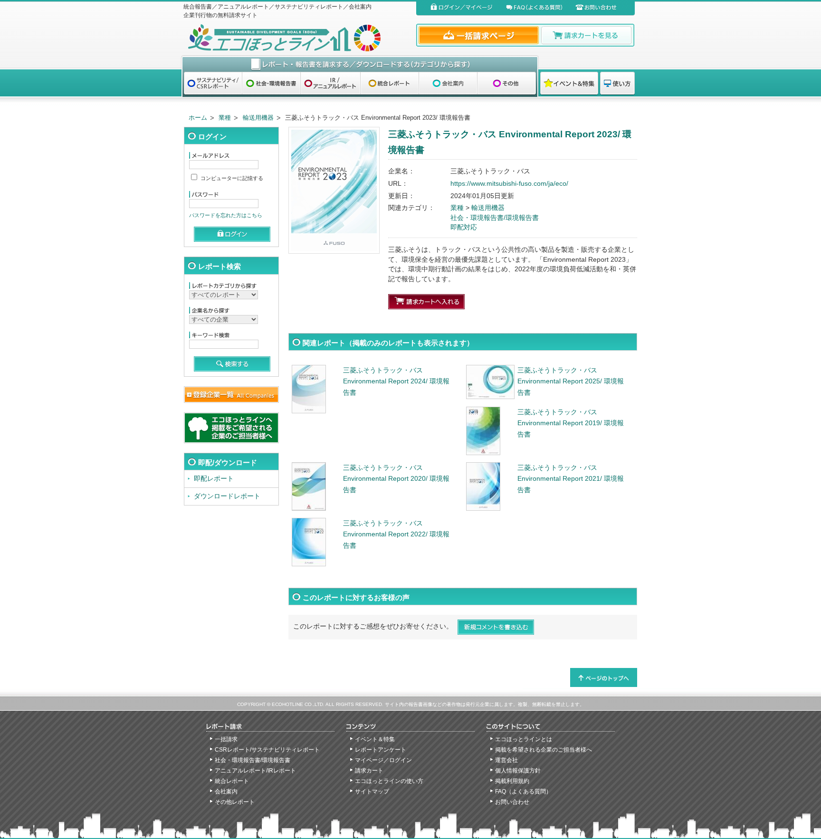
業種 (225, 117)
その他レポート (235, 802)
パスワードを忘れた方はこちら (225, 215)
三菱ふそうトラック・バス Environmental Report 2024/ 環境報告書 (396, 381)
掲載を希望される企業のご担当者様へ (543, 749)
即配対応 (463, 227)
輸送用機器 (258, 117)
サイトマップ (372, 791)
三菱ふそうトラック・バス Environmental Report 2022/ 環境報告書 (396, 534)
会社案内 (226, 791)
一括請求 (226, 739)
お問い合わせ (512, 802)
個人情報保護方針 (518, 770)
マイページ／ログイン (383, 760)
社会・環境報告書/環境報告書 (494, 217)
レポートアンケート (380, 749)
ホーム (198, 117)
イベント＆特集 (375, 739)
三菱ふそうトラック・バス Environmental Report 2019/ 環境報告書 (570, 423)
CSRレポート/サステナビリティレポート (267, 749)
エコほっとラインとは (523, 739)
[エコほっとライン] (297, 37)
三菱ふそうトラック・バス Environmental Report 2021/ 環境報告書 (570, 479)
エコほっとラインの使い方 (389, 781)
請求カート (369, 770)
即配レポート (214, 478)
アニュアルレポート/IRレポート (255, 770)
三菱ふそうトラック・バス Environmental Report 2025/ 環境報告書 (570, 381)
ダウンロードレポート (227, 496)
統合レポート (232, 781)
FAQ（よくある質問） (523, 791)
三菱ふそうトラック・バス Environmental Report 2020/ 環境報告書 (396, 479)
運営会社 (506, 760)
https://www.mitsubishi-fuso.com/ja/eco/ (509, 183)
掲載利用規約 (512, 781)
